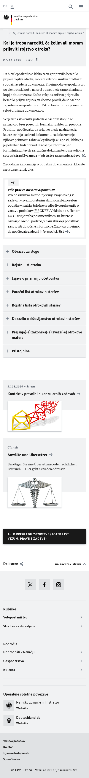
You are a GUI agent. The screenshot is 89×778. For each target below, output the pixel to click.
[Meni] (81, 6)
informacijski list (52, 231)
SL (12, 6)
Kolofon (8, 747)
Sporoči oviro (11, 759)
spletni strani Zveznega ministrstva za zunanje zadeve (41, 155)
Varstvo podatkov (14, 741)
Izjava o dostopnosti (16, 753)
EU (36, 211)
